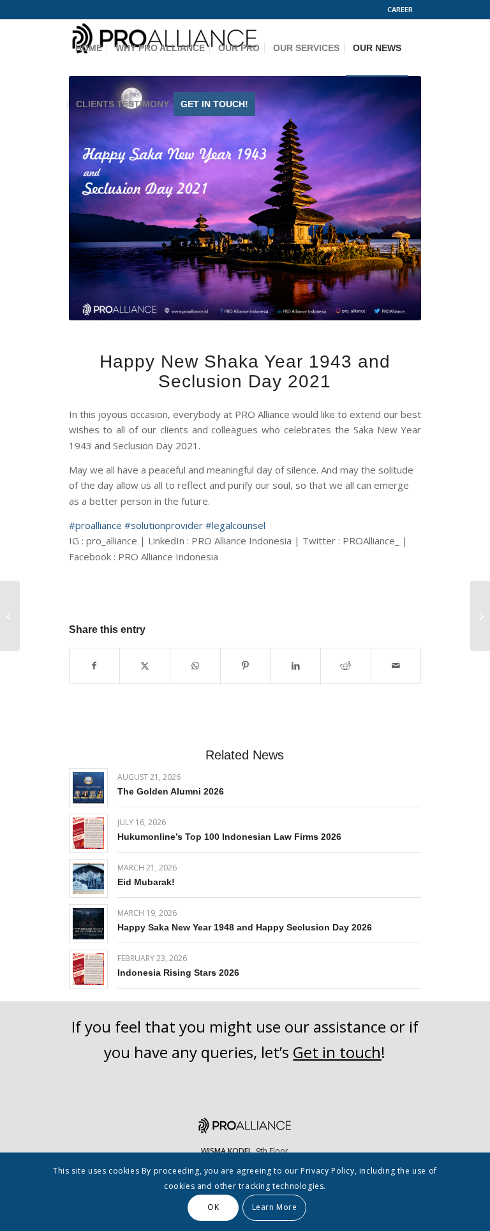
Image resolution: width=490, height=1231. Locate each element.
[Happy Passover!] (480, 616)
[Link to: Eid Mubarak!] (88, 878)
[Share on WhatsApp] (195, 665)
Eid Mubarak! (146, 882)
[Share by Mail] (396, 665)
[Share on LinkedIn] (295, 665)
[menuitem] (401, 9)
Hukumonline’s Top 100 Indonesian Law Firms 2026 (229, 837)
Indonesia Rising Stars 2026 (178, 972)
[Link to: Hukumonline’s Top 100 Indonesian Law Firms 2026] (88, 833)
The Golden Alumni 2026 (170, 791)
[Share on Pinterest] (246, 665)
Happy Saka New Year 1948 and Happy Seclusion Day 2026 (244, 927)
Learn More (274, 1207)
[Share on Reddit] (346, 665)
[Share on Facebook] (95, 665)
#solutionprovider (163, 525)
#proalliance (95, 525)
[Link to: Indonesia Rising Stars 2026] (88, 969)
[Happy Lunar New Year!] (10, 616)
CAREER (400, 9)
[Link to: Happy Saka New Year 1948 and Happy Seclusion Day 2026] (88, 923)
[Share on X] (145, 665)
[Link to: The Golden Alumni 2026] (88, 787)
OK (213, 1207)
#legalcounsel (235, 525)
